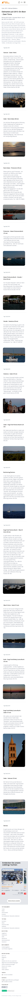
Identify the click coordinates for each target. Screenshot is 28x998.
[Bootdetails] (12, 876)
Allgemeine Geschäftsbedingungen (10, 962)
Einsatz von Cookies (6, 966)
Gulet (3, 936)
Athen (3, 923)
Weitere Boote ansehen (14, 901)
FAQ (3, 959)
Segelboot (4, 933)
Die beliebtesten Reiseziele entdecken (11, 916)
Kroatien (4, 914)
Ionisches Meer (5, 924)
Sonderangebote (6, 947)
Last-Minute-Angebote (7, 948)
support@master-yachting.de (10, 980)
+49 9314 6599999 (7, 974)
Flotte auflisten (5, 969)
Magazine (4, 957)
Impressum (4, 968)
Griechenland (5, 912)
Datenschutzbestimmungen (8, 964)
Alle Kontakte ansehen (7, 981)
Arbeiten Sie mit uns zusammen (9, 961)
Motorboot (4, 938)
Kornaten (4, 921)
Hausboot (4, 942)
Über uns (4, 955)
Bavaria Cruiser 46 (7, 886)
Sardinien (4, 926)
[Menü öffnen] (24, 2)
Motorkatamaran (6, 940)
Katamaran (4, 935)
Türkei (3, 909)
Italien (3, 910)
